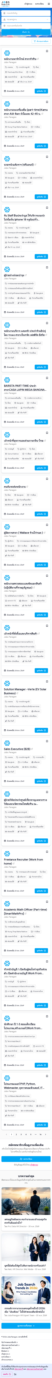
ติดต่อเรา (4, 1351)
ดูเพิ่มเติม (40, 91)
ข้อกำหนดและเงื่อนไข (8, 1342)
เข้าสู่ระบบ (28, 4)
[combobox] (26, 26)
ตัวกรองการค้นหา (42, 41)
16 (40, 1134)
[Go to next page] (45, 1134)
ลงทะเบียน (39, 4)
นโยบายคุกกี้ (5, 1348)
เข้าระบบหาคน (6, 1360)
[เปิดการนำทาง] (49, 4)
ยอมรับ (5, 1374)
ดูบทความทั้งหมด (25, 1326)
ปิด (15, 1374)
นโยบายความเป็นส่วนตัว (9, 1345)
